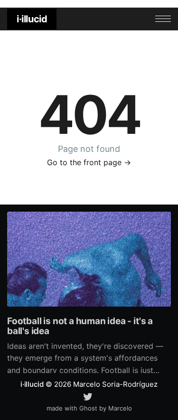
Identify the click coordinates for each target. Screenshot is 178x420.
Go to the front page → (89, 162)
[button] (163, 19)
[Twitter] (88, 396)
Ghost (88, 408)
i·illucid (32, 19)
